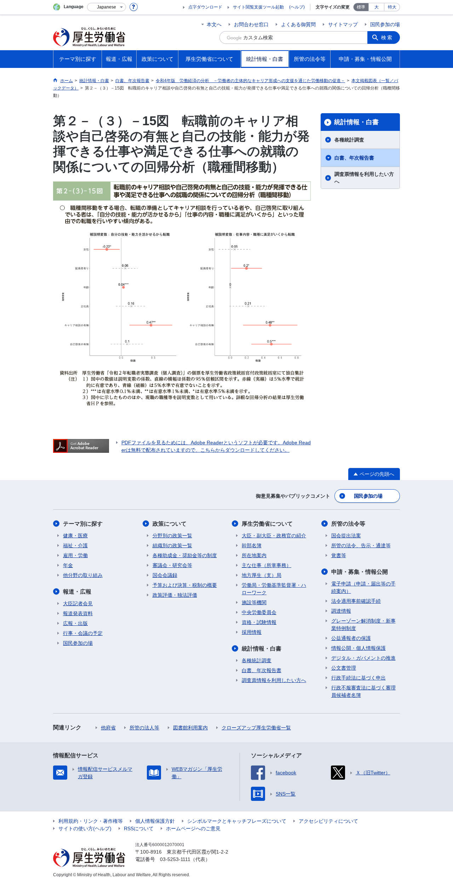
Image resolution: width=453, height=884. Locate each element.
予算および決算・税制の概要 (185, 585)
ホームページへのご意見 (193, 828)
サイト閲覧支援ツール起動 (258, 7)
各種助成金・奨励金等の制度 (185, 555)
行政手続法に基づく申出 (358, 678)
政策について (170, 524)
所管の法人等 (144, 727)
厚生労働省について (267, 524)
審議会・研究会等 (172, 565)
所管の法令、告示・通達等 (361, 545)
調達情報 (341, 611)
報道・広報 (77, 592)
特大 (392, 7)
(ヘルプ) (297, 7)
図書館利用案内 (190, 727)
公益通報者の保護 (351, 638)
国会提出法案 (346, 535)
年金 (68, 565)
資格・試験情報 (259, 622)
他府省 (108, 727)
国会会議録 (165, 575)
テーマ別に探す (83, 524)
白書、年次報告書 (354, 158)
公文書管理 (343, 668)
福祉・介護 (75, 545)
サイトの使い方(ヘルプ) (84, 828)
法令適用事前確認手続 (356, 601)
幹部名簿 (252, 545)
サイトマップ (343, 24)
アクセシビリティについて (328, 821)
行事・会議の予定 (83, 633)
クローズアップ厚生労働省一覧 (256, 727)
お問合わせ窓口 (251, 24)
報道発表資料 (78, 613)
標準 (361, 7)
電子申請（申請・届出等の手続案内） (363, 587)
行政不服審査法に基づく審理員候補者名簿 (363, 691)
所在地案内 (254, 555)
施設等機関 (254, 602)
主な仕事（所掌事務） (266, 565)
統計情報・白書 (356, 122)
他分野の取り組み (83, 575)
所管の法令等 (348, 524)
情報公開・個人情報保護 (358, 648)
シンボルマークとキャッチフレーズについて (236, 821)
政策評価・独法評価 (175, 595)
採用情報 (252, 632)
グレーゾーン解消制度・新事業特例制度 (363, 624)
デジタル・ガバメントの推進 (363, 658)
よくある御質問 (298, 24)
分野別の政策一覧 (172, 535)
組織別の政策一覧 (172, 545)
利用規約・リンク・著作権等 (90, 821)
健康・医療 (75, 535)
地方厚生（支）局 (261, 575)
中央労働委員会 (259, 612)
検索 (387, 37)
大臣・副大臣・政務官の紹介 (274, 535)
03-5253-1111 (175, 859)
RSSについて (139, 828)
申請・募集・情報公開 (359, 572)
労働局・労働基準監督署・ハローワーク (274, 588)
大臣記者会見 (78, 603)
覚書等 (338, 555)
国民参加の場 (385, 24)
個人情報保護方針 (155, 821)
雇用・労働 (75, 555)
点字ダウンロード (205, 7)
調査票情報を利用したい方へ (364, 177)
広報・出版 (75, 623)
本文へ (214, 24)
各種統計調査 (349, 140)
